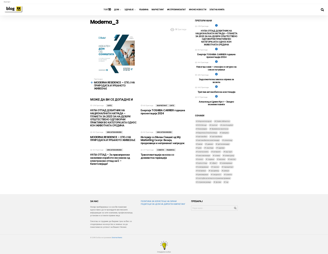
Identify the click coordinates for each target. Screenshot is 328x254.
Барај (322, 10)
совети (229, 174)
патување (202, 170)
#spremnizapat (204, 121)
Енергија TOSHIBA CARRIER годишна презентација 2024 (163, 111)
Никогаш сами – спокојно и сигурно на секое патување (216, 68)
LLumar (214, 125)
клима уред (229, 155)
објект (214, 163)
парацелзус (228, 167)
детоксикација (223, 144)
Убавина (143, 9)
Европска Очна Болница (207, 132)
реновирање (203, 174)
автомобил (202, 136)
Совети (160, 150)
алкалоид (228, 140)
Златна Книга (216, 9)
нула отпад (202, 163)
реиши (226, 170)
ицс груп (228, 151)
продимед (215, 170)
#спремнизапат (176, 9)
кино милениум (204, 155)
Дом (116, 9)
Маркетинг (158, 9)
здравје (221, 148)
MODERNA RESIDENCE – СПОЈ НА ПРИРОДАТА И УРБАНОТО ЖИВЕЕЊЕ (112, 138)
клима (217, 155)
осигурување (203, 167)
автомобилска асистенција (208, 140)
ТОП (107, 9)
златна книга (203, 151)
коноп (200, 159)
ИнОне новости (197, 9)
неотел (232, 159)
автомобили (217, 136)
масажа (222, 159)
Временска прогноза (220, 129)
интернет (217, 151)
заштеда (209, 148)
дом (199, 148)
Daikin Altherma (223, 121)
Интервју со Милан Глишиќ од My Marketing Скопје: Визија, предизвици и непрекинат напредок (162, 140)
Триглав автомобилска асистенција (216, 92)
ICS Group (202, 125)
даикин (210, 144)
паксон (216, 167)
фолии (218, 182)
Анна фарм (202, 129)
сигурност (217, 174)
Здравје (129, 9)
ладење (211, 159)
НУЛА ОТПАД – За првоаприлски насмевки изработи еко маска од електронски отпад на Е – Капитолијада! (110, 159)
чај (227, 182)
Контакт (7, 2)
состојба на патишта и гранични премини (214, 178)
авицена (225, 132)
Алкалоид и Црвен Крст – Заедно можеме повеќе (216, 103)
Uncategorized (114, 132)
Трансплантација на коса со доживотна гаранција (157, 156)
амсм (200, 144)
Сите (109, 105)
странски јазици (204, 182)
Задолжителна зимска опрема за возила (216, 81)
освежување (227, 163)
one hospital (227, 125)
